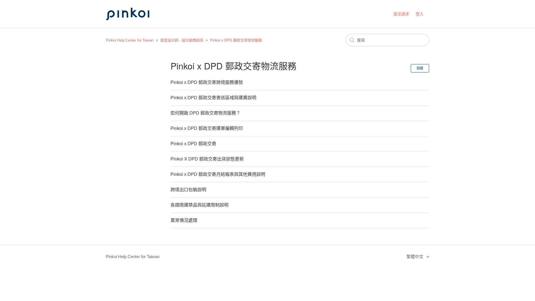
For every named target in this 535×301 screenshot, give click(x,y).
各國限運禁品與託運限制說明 (199, 205)
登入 (420, 14)
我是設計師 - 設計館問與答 (181, 40)
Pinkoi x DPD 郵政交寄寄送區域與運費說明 (213, 97)
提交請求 (401, 14)
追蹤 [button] (420, 68)
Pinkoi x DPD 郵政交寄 (193, 143)
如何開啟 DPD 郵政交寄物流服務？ (205, 113)
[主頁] (134, 25)
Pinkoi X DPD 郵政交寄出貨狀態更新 (207, 159)
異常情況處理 (184, 220)
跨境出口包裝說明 (188, 189)
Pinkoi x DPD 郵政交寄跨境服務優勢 (207, 82)
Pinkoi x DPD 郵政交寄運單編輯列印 (207, 128)
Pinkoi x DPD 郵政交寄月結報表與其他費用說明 (218, 174)
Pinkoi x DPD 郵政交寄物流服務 (236, 40)
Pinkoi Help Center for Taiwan (130, 40)
